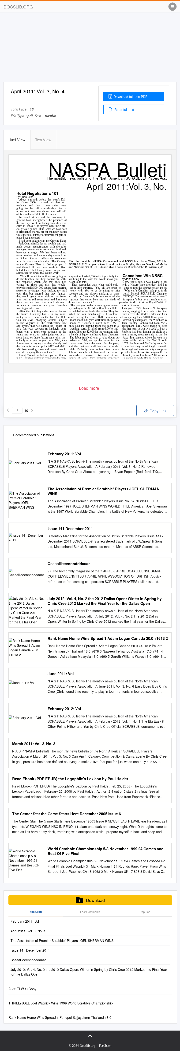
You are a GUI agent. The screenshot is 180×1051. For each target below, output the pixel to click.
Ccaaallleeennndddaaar (69, 563)
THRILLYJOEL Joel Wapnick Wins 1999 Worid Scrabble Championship (60, 1003)
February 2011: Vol (64, 454)
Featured (36, 911)
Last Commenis (90, 912)
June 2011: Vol (61, 673)
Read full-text (123, 109)
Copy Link (157, 410)
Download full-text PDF (130, 96)
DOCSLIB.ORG (18, 7)
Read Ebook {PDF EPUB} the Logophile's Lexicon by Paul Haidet (70, 778)
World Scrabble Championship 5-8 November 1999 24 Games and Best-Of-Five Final (106, 851)
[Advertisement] (90, 49)
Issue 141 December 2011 (70, 528)
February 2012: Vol (64, 708)
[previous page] (7, 410)
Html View (17, 139)
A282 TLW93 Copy (22, 988)
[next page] (32, 410)
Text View (43, 139)
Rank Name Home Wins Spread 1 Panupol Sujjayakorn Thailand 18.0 (59, 1017)
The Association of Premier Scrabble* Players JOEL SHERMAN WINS (104, 491)
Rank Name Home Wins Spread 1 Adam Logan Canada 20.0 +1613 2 (108, 638)
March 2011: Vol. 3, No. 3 (33, 743)
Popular (145, 912)
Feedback (105, 1045)
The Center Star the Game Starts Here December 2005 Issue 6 (66, 813)
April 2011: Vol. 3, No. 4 (28, 931)
